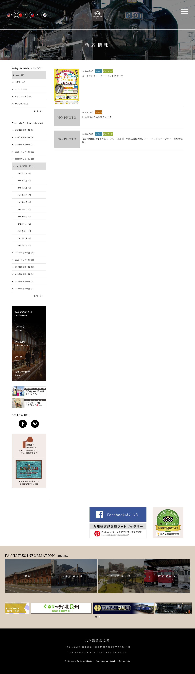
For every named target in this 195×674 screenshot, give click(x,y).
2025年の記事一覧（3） (25, 137)
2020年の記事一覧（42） (25, 252)
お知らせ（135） (22, 103)
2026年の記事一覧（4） (25, 130)
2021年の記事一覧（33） (26, 166)
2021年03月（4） (25, 231)
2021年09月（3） (25, 195)
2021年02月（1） (25, 238)
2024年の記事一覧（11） (25, 144)
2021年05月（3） (25, 216)
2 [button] (99, 617)
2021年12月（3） (25, 173)
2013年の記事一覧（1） (25, 288)
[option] (35, 608)
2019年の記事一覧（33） (25, 259)
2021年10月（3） (25, 187)
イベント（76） (21, 89)
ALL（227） (20, 74)
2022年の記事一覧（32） (25, 159)
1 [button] (96, 617)
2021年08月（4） (25, 202)
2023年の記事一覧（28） (25, 151)
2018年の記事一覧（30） (25, 267)
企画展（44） (20, 82)
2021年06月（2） (25, 209)
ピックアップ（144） (24, 96)
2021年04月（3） (25, 223)
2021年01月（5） (25, 245)
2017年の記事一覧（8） (25, 274)
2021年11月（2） (25, 180)
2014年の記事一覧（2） (25, 281)
